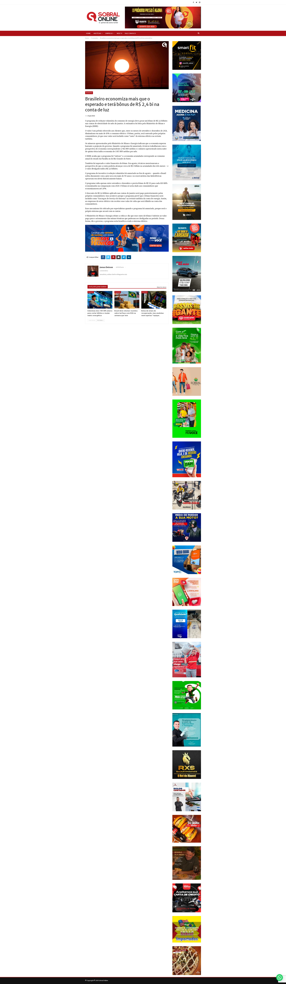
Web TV (119, 33)
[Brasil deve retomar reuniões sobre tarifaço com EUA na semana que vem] (126, 299)
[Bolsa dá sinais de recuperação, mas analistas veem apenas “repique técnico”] (153, 299)
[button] (279, 977)
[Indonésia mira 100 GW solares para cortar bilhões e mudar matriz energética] (99, 299)
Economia (89, 93)
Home (88, 33)
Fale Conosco (130, 33)
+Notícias (97, 33)
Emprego (109, 33)
